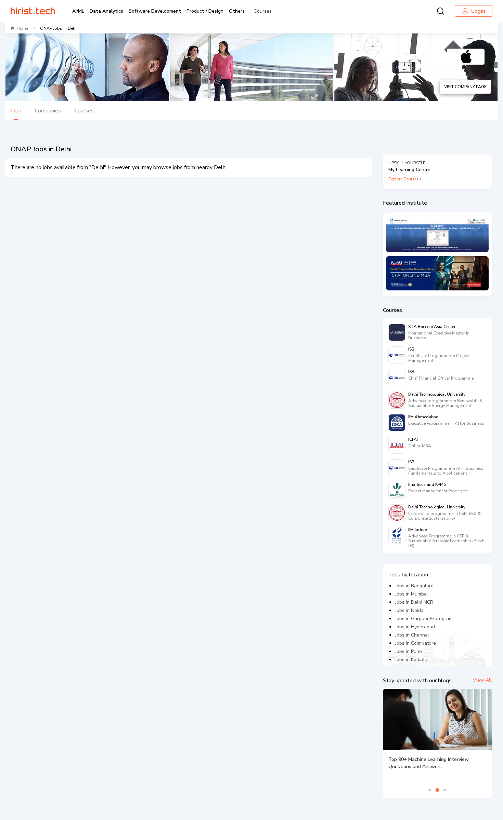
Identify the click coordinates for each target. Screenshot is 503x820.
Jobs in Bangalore (414, 586)
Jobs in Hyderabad (415, 627)
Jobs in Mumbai (411, 594)
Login (478, 11)
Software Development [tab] (155, 11)
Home (22, 28)
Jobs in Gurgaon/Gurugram (424, 618)
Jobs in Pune (408, 651)
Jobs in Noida (409, 610)
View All (482, 680)
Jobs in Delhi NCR (414, 602)
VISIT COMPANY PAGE (465, 87)
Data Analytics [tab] (106, 11)
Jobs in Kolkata (411, 659)
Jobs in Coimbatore (415, 643)
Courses (263, 11)
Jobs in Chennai (412, 635)
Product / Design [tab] (204, 11)
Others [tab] (237, 11)
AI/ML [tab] (78, 11)
